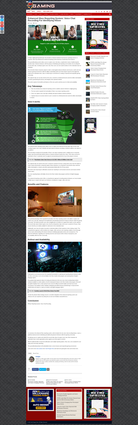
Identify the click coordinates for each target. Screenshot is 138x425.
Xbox (40, 14)
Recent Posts (36, 353)
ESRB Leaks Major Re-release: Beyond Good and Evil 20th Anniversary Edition (54, 383)
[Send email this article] (2, 31)
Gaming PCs (87, 14)
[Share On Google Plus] (2, 23)
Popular (92, 53)
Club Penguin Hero (49, 348)
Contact (39, 11)
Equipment (78, 14)
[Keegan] (31, 361)
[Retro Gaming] (97, 35)
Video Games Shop (48, 11)
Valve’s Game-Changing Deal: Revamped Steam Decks (73, 382)
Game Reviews (64, 14)
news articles (39, 348)
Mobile (46, 14)
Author (30, 353)
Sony (35, 14)
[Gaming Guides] (41, 400)
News (72, 14)
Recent (87, 53)
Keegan (30, 23)
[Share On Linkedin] (2, 28)
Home (28, 11)
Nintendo (30, 14)
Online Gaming (54, 14)
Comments (98, 53)
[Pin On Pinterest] (2, 26)
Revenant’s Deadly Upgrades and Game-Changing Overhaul (36, 382)
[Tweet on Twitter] (2, 20)
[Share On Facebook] (2, 17)
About (33, 11)
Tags (104, 53)
